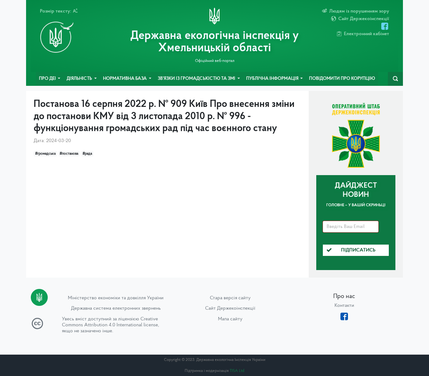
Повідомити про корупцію (342, 78)
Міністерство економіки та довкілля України (116, 298)
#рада (87, 154)
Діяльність (80, 78)
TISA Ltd (237, 371)
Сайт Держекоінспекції (230, 308)
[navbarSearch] (395, 79)
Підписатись (358, 250)
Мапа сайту (230, 319)
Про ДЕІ (48, 78)
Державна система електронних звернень (116, 308)
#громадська (45, 154)
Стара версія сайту (230, 298)
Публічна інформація (272, 78)
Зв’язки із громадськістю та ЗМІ (197, 78)
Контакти (344, 305)
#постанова (69, 154)
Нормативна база (125, 78)
